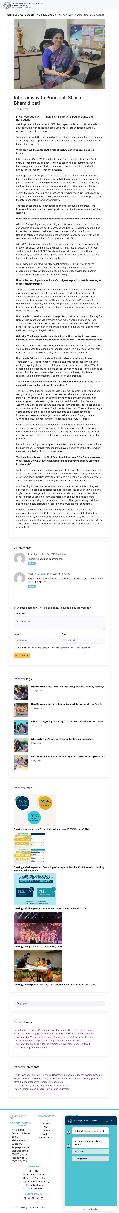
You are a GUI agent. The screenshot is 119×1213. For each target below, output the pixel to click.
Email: (65, 634)
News (46, 1120)
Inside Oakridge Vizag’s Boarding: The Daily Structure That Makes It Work (67, 721)
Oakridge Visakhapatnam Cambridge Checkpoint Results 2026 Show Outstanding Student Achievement (59, 869)
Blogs (46, 1127)
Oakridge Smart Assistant (85, 1120)
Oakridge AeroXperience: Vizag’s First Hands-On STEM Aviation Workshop (55, 984)
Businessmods (21, 1078)
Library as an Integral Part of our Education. (48, 1085)
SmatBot (94, 1209)
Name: (17, 634)
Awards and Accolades (33, 1174)
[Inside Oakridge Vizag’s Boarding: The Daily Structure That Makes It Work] (21, 727)
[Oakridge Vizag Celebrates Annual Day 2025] (38, 927)
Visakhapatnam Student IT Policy (33, 1181)
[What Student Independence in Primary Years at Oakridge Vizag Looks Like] (21, 762)
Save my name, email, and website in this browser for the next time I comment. (53, 647)
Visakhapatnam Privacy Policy (33, 1178)
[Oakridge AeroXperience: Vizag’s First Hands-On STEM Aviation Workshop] (38, 965)
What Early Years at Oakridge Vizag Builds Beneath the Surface (62, 738)
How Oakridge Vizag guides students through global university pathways (67, 686)
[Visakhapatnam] (20, 1116)
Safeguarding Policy (33, 1185)
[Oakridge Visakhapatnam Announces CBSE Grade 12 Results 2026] (35, 889)
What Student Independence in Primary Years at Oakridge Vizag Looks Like (68, 756)
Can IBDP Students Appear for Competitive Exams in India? (46, 1040)
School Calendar (46, 1137)
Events (46, 1123)
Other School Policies (33, 1188)
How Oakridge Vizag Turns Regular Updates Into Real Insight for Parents (66, 703)
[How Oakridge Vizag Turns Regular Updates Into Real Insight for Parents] (21, 710)
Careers (46, 1130)
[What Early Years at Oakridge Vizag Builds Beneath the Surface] (21, 745)
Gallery (46, 1134)
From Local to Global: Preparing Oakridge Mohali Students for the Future (54, 1030)
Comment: (19, 613)
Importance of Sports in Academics (43, 1081)
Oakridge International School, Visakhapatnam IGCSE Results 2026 (51, 829)
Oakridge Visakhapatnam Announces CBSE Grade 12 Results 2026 (50, 908)
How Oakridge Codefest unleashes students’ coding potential (69, 1074)
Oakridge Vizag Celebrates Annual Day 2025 (38, 946)
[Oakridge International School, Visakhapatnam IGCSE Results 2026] (35, 810)
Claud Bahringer (22, 1074)
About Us (33, 1171)
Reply (31, 563)
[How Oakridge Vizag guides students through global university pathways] (21, 692)
